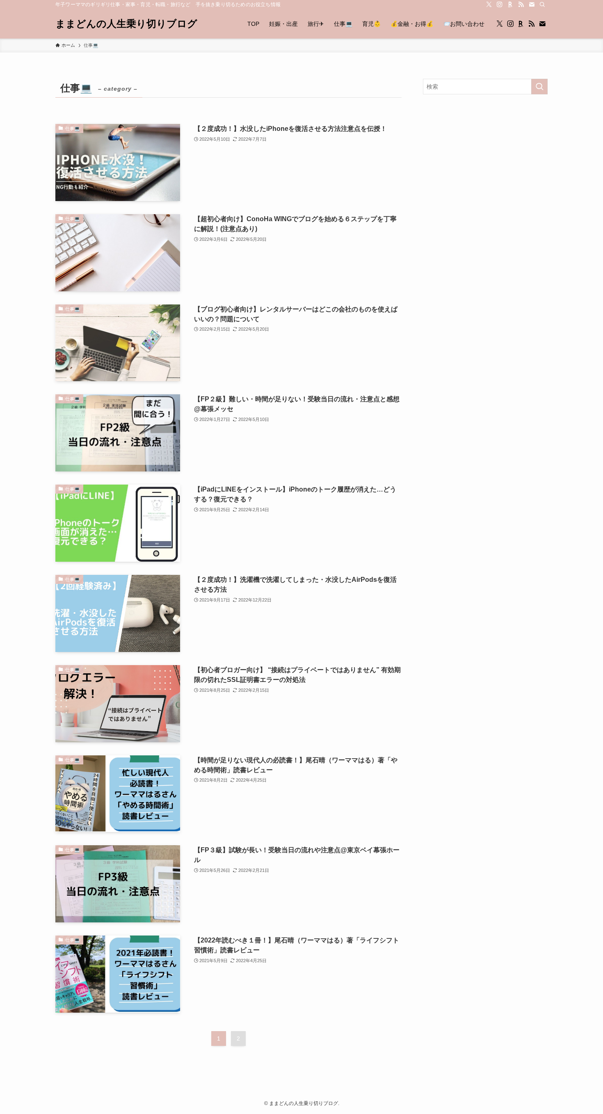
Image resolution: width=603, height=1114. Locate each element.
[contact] (531, 4)
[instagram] (499, 4)
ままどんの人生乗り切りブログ (126, 24)
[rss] (521, 4)
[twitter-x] (489, 4)
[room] (510, 4)
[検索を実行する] (539, 86)
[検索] (542, 4)
